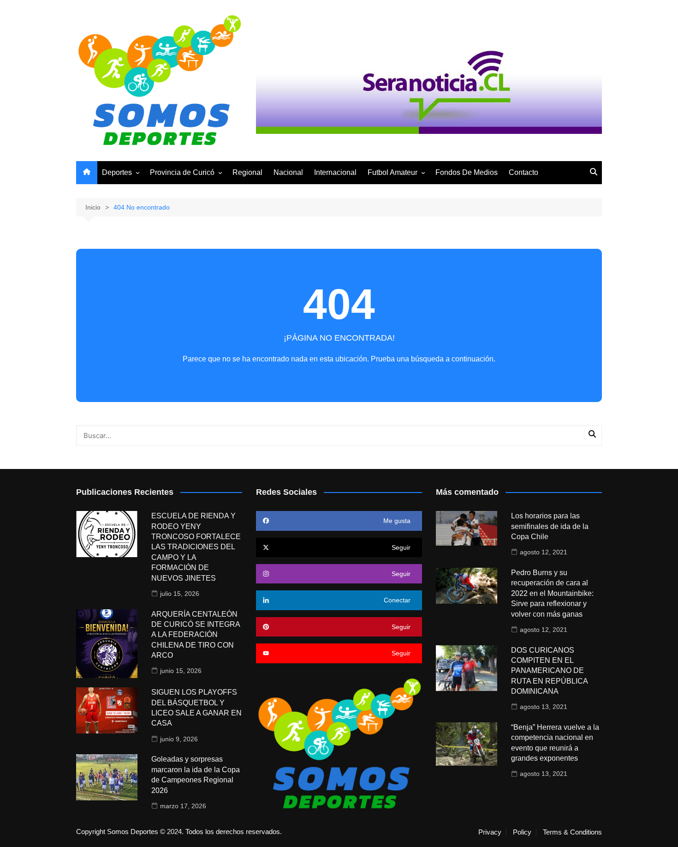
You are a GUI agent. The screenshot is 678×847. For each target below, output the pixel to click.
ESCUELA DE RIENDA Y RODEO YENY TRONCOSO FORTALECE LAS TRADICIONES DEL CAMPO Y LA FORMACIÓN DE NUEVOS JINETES (196, 547)
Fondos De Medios (466, 172)
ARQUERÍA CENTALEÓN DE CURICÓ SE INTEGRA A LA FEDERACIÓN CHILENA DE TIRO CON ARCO (195, 635)
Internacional (335, 172)
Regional (247, 172)
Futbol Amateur (392, 172)
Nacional (288, 172)
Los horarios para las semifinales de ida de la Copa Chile (550, 526)
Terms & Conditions (572, 832)
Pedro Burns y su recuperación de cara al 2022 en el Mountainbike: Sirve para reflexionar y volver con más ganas (552, 593)
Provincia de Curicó (182, 172)
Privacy (489, 832)
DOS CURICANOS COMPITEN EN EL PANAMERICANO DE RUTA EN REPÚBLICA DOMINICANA (549, 671)
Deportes (117, 172)
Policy (522, 832)
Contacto (523, 172)
